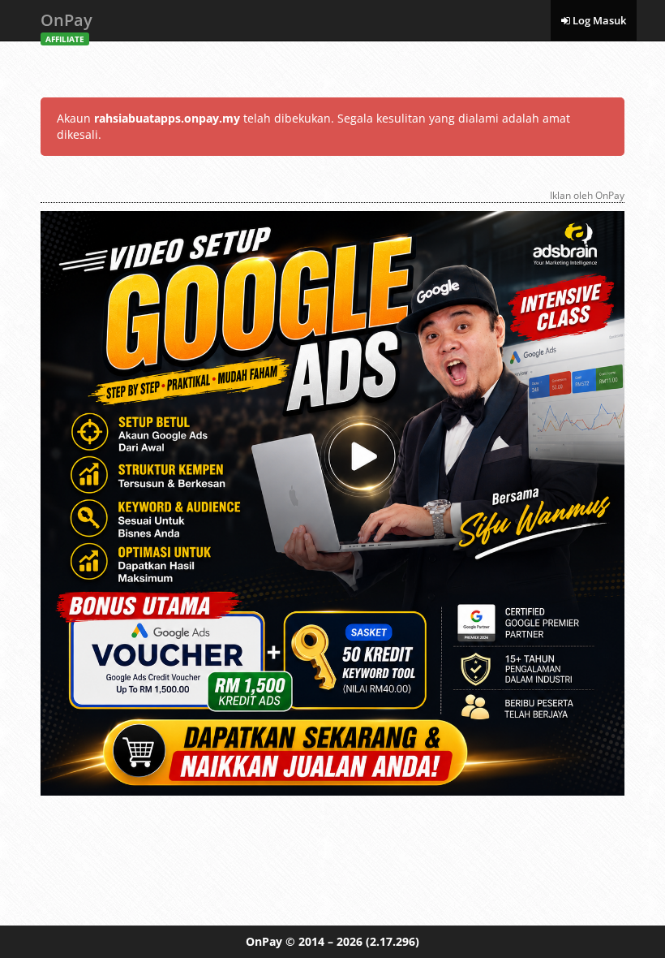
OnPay (66, 25)
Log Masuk (598, 20)
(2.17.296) (392, 941)
